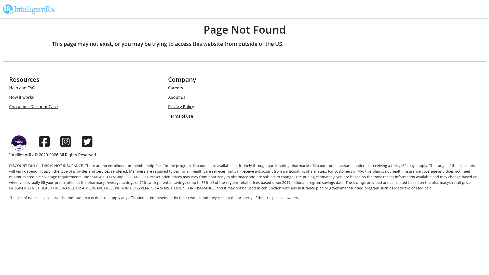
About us (176, 97)
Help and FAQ (22, 88)
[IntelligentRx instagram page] (65, 144)
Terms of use (180, 116)
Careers (175, 88)
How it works (21, 97)
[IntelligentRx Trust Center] (16, 144)
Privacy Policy (181, 106)
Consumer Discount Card (33, 106)
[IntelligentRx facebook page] (44, 144)
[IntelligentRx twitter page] (87, 144)
